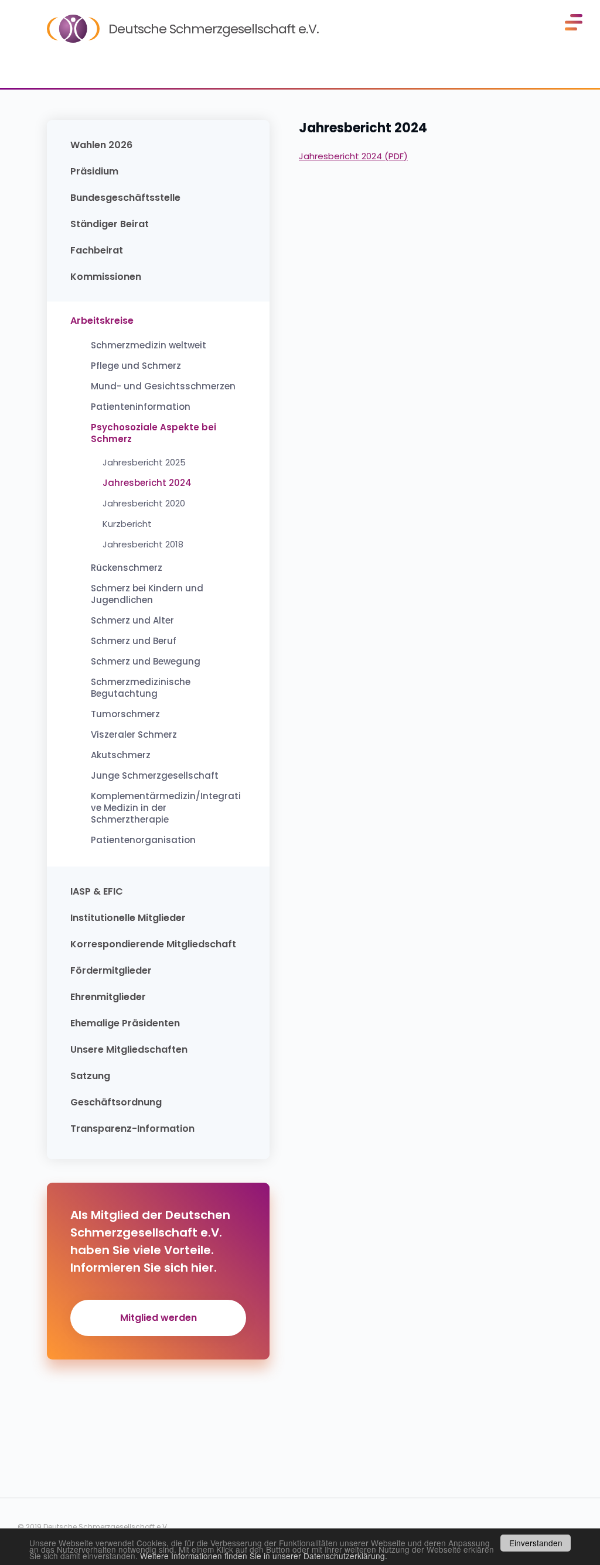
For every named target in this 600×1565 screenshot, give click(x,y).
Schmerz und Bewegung (145, 661)
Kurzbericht (127, 524)
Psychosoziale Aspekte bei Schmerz (153, 433)
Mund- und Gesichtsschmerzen (163, 386)
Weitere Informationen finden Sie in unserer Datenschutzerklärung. (263, 1555)
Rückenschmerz (126, 568)
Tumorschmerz (125, 714)
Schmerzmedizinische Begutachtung (140, 688)
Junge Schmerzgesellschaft (155, 776)
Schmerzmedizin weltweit (148, 345)
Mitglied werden (158, 1317)
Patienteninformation (140, 407)
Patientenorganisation (143, 840)
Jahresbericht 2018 (143, 544)
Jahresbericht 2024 (147, 483)
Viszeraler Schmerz (134, 735)
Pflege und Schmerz (136, 366)
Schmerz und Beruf (133, 641)
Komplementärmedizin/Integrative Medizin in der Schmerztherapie (166, 808)
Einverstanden (535, 1543)
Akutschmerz (121, 755)
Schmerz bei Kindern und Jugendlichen (147, 594)
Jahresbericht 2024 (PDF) (353, 156)
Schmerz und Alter (132, 620)
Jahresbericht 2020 (144, 503)
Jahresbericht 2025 (144, 462)
